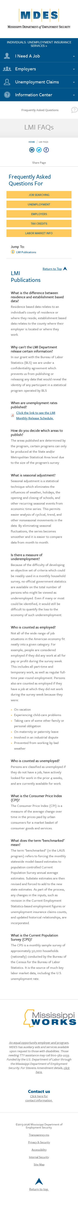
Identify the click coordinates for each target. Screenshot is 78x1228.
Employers (25, 68)
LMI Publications (26, 252)
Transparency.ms (39, 1134)
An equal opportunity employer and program (38, 1042)
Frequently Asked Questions (39, 110)
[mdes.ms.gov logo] (39, 27)
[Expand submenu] (73, 53)
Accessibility (39, 1149)
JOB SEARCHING (39, 195)
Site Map (39, 1164)
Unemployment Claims (37, 81)
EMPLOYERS (39, 214)
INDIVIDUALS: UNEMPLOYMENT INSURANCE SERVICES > (39, 43)
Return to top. (39, 1189)
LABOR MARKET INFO (39, 233)
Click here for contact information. (39, 1098)
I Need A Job (27, 56)
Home (32, 142)
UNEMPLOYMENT (39, 204)
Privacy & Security (39, 1142)
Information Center (33, 94)
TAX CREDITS (39, 223)
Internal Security (39, 1157)
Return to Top (52, 268)
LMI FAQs (43, 142)
